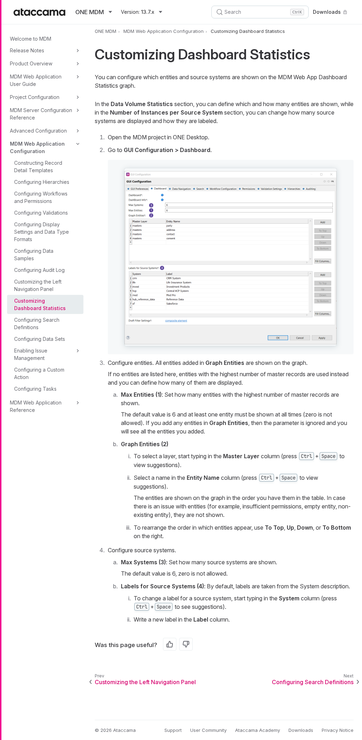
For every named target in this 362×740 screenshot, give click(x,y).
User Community (208, 730)
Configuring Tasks (35, 389)
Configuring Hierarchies (41, 182)
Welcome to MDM (30, 39)
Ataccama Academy (257, 730)
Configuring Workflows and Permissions (41, 197)
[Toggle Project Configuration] (78, 97)
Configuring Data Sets (39, 339)
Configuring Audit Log (39, 270)
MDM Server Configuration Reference (41, 114)
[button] (230, 257)
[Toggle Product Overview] (78, 63)
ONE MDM (105, 31)
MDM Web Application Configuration (37, 147)
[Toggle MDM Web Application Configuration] (78, 144)
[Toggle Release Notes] (78, 50)
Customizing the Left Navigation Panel (38, 285)
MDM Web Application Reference (36, 406)
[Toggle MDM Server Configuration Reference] (78, 110)
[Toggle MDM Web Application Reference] (78, 402)
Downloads (327, 12)
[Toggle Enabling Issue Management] (78, 350)
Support (173, 730)
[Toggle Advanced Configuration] (78, 131)
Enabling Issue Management (30, 354)
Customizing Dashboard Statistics (40, 304)
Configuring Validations (41, 213)
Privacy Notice (338, 730)
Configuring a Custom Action (39, 373)
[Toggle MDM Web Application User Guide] (78, 76)
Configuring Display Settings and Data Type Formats (41, 231)
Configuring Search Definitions (36, 323)
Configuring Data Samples (33, 254)
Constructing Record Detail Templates (38, 166)
